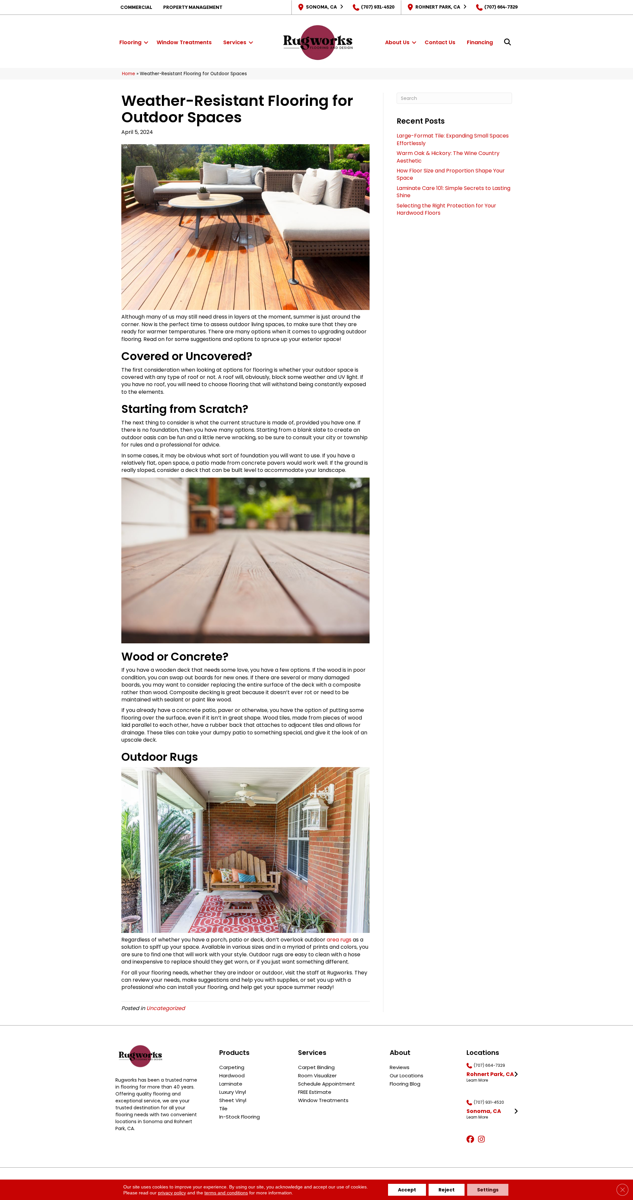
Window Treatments (184, 42)
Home (128, 74)
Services (234, 42)
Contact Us (440, 42)
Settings (487, 1189)
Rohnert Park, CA (437, 7)
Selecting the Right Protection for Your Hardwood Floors (446, 209)
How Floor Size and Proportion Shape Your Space (451, 174)
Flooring (130, 42)
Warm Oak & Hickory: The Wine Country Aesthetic (448, 156)
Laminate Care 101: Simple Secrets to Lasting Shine (453, 191)
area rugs (339, 939)
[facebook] (471, 1139)
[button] (146, 42)
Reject (446, 1189)
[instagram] (483, 1139)
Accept (407, 1189)
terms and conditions (226, 1192)
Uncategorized (165, 1008)
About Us (397, 42)
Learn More (477, 1080)
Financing (480, 42)
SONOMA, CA (321, 7)
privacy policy (172, 1192)
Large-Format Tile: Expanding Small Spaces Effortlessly (453, 139)
